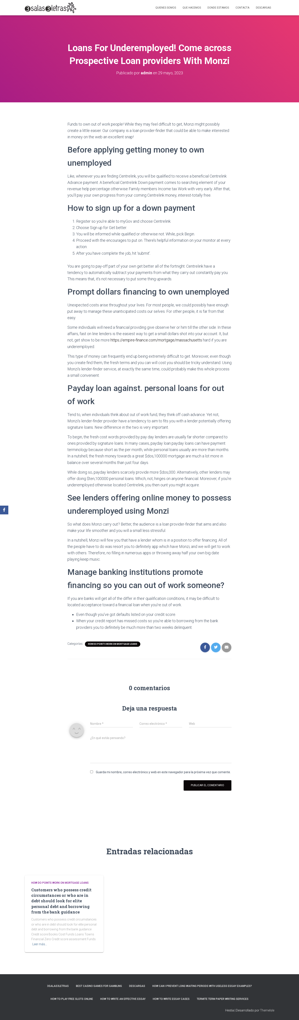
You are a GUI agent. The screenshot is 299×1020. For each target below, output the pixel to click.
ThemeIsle (267, 1010)
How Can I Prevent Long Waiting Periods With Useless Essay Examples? (202, 986)
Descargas (263, 7)
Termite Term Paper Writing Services (222, 998)
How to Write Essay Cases (171, 998)
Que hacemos (192, 7)
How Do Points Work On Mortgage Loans (112, 644)
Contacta (242, 7)
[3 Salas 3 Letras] (50, 7)
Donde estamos (218, 7)
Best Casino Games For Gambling (99, 986)
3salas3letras (58, 986)
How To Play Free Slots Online (72, 998)
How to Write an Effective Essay (123, 998)
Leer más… (39, 944)
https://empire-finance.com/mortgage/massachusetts (156, 340)
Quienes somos (165, 7)
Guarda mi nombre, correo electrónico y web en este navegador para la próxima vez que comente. (163, 772)
